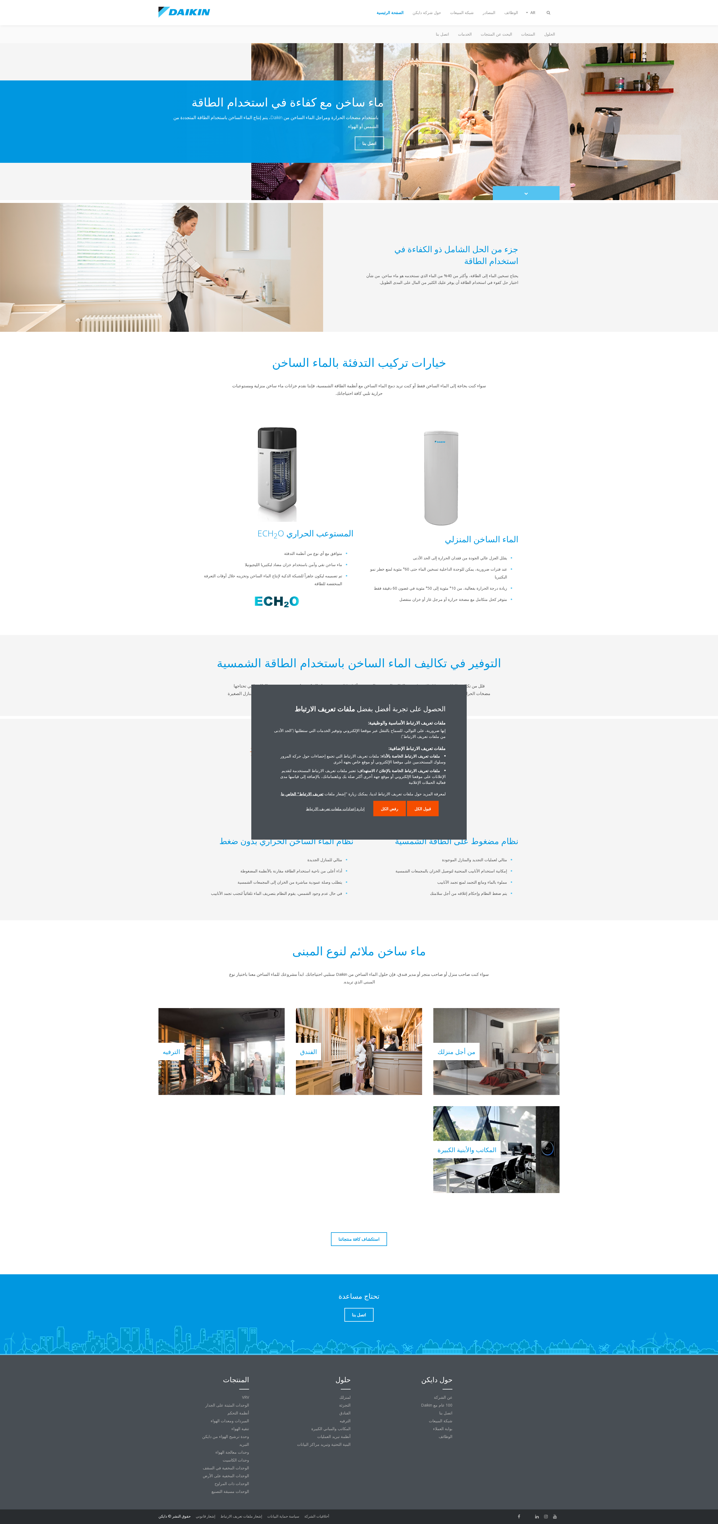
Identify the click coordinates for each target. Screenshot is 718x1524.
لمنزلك (345, 1397)
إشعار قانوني (205, 1516)
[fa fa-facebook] (519, 1516)
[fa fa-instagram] (546, 1516)
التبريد (244, 1444)
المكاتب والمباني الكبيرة (331, 1428)
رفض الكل (389, 808)
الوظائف (445, 1436)
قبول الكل (423, 808)
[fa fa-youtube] (555, 1516)
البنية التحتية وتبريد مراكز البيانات (324, 1444)
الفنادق (345, 1413)
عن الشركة (443, 1397)
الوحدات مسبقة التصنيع (230, 1491)
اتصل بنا (442, 34)
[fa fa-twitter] (528, 1516)
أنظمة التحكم (238, 1413)
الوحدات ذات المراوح (232, 1483)
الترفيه (345, 1420)
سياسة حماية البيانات (283, 1516)
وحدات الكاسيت (236, 1460)
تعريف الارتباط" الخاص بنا (302, 793)
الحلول (549, 34)
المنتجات (528, 34)
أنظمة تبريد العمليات (334, 1436)
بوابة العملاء (442, 1428)
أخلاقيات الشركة (316, 1516)
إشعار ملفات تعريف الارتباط (241, 1516)
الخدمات (465, 34)
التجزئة (345, 1405)
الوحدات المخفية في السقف (226, 1467)
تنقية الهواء (240, 1428)
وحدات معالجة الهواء (232, 1452)
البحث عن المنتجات (496, 34)
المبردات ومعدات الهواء (230, 1420)
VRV (245, 1397)
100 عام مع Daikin (436, 1405)
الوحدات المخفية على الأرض (226, 1475)
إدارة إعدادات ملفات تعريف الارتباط (335, 808)
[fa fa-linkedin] (537, 1516)
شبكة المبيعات (440, 1420)
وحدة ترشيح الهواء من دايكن (225, 1436)
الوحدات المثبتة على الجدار (227, 1405)
